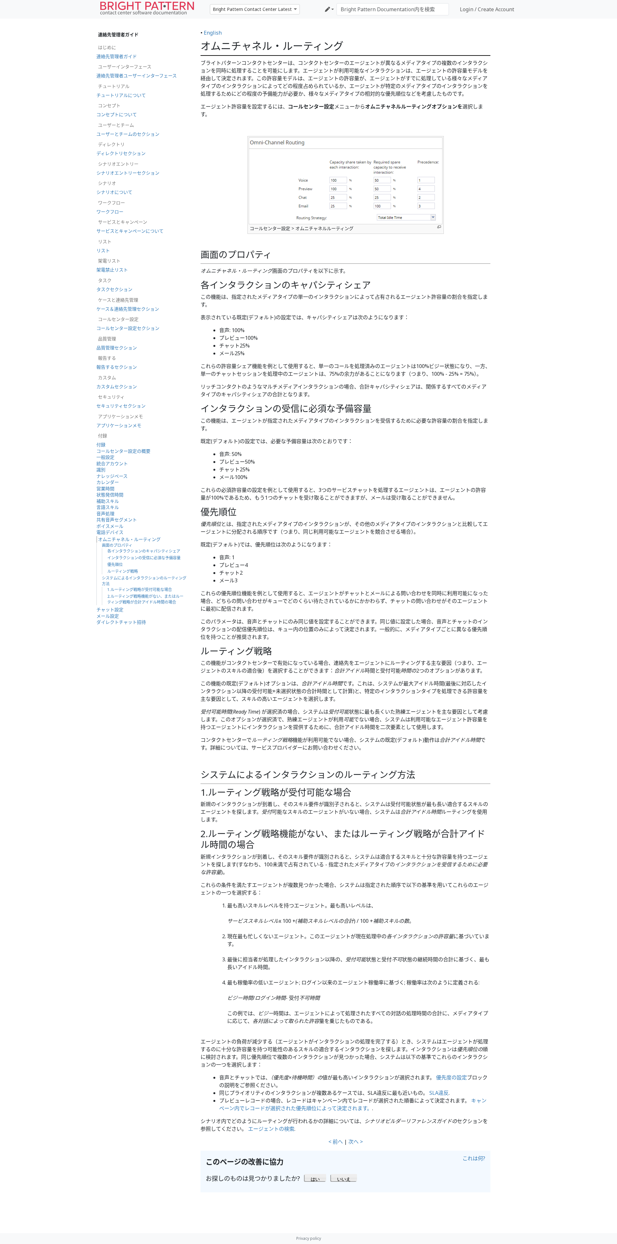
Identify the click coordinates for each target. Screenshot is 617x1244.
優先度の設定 (451, 1077)
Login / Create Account (487, 9)
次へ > (355, 1141)
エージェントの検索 (271, 1128)
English (213, 32)
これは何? (473, 1158)
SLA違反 (439, 1092)
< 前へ (335, 1141)
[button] (315, 1177)
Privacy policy (308, 1238)
